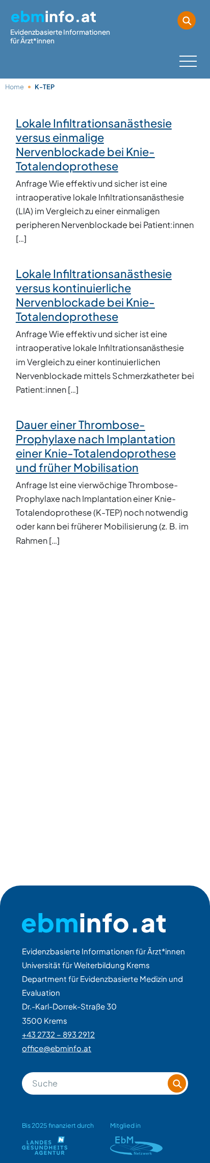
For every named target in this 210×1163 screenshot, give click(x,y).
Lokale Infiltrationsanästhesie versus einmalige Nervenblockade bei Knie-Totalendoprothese (94, 144)
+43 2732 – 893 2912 (58, 1034)
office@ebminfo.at (56, 1048)
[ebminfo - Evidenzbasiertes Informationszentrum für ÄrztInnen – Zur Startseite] (94, 923)
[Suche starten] (186, 20)
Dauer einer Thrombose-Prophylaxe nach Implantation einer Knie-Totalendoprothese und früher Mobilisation (96, 445)
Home (14, 87)
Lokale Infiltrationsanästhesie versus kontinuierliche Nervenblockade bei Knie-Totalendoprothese (94, 294)
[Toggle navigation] (187, 59)
